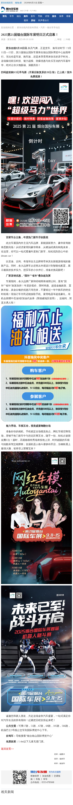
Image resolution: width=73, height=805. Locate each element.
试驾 (47, 16)
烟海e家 (18, 3)
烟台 (19, 16)
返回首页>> (7, 749)
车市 (12, 16)
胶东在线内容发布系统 (27, 27)
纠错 (67, 39)
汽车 (43, 27)
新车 (33, 16)
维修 (68, 16)
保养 (61, 16)
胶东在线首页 (7, 3)
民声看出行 (43, 20)
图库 (26, 20)
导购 (40, 16)
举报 (59, 39)
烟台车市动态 (53, 27)
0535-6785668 (48, 782)
